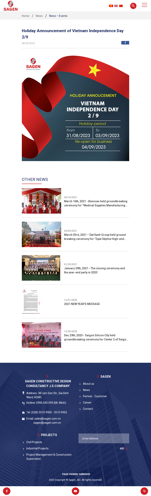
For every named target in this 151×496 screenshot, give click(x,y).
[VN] (111, 6)
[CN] (121, 6)
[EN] (116, 6)
